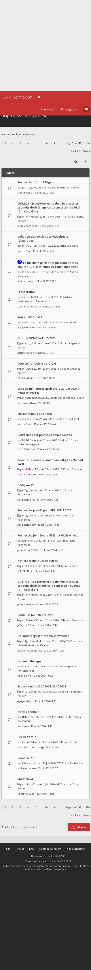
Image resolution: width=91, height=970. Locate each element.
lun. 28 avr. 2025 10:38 (42, 378)
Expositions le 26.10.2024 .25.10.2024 (41, 686)
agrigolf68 (30, 343)
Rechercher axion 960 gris (35, 182)
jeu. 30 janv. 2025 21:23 (45, 499)
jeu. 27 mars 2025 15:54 (45, 449)
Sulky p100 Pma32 (29, 317)
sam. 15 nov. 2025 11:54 (45, 225)
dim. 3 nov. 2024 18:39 (42, 571)
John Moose (32, 216)
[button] (54, 143)
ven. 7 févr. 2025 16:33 (44, 474)
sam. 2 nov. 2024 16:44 (44, 625)
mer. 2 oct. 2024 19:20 (40, 675)
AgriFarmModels (34, 641)
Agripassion (29, 322)
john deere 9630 (31, 540)
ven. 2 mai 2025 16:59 (42, 352)
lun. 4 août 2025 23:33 (44, 327)
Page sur (73, 143)
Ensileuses (78, 620)
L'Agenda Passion (74, 397)
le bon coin (28, 272)
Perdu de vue (26, 737)
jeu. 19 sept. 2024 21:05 (43, 701)
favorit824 (28, 742)
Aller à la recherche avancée (18, 134)
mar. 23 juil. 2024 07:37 (44, 768)
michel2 (27, 245)
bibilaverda (28, 763)
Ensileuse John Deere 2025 (35, 615)
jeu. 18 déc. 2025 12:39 (41, 192)
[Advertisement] (45, 45)
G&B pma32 (25, 485)
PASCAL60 (30, 368)
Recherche (73, 187)
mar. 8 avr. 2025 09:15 (36, 403)
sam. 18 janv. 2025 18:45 (45, 524)
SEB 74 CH (30, 566)
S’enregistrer (69, 109)
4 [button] (27, 143)
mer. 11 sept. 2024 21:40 (44, 747)
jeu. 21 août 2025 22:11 (44, 281)
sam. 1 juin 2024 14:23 (41, 793)
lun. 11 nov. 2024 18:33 (50, 550)
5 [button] (35, 143)
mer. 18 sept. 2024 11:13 (38, 726)
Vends (72, 322)
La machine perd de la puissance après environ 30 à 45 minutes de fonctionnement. (47, 265)
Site (8, 848)
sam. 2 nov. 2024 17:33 (45, 604)
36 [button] (46, 143)
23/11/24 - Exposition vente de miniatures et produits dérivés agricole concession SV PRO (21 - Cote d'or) (48, 586)
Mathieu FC (31, 469)
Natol (28, 397)
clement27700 (30, 297)
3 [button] (20, 143)
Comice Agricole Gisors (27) (36, 363)
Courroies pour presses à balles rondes (44, 435)
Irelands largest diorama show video (43, 636)
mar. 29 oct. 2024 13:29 (51, 650)
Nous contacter (76, 848)
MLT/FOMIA (29, 440)
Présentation (26, 292)
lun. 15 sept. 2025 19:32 (41, 251)
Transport (78, 469)
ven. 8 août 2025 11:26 (47, 306)
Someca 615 (25, 758)
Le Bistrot (72, 245)
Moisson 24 (25, 779)
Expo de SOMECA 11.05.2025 (36, 338)
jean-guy (27, 187)
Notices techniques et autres (37, 561)
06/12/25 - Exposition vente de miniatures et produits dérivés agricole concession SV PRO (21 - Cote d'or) (48, 207)
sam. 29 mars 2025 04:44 (42, 424)
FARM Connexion (16, 97)
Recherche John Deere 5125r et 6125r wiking (48, 535)
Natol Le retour (28, 712)
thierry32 (30, 784)
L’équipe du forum (50, 848)
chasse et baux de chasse (35, 414)
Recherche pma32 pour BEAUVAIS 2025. (44, 510)
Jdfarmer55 (31, 620)
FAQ (31, 848)
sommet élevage (29, 661)
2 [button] (12, 143)
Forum (20, 848)
